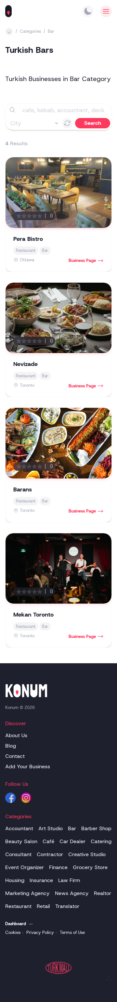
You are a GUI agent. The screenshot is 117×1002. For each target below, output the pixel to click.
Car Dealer (72, 841)
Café (48, 841)
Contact (15, 756)
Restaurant (18, 906)
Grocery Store (90, 867)
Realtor (102, 893)
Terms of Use (72, 932)
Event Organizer (24, 867)
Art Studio (50, 828)
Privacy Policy (40, 932)
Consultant (18, 854)
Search (92, 123)
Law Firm (69, 880)
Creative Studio (87, 854)
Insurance (41, 880)
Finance (58, 867)
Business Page (82, 260)
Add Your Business (27, 766)
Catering (101, 841)
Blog (10, 746)
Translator (67, 906)
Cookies (12, 932)
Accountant (19, 828)
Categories (30, 31)
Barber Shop (96, 828)
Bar (51, 31)
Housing (14, 880)
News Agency (72, 893)
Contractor (50, 854)
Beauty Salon (21, 841)
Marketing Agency (27, 893)
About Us (16, 735)
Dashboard (15, 923)
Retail (43, 906)
